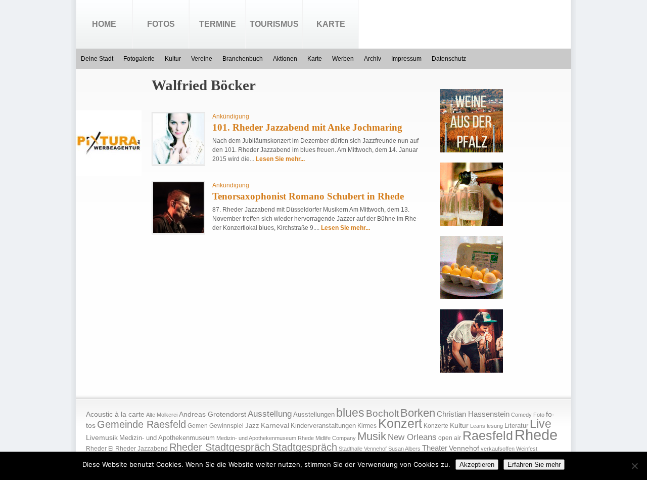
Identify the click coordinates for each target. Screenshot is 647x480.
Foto (538, 415)
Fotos (161, 24)
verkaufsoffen (498, 449)
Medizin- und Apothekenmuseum (167, 438)
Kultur (173, 58)
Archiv (372, 58)
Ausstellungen (314, 414)
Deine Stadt (97, 58)
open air (449, 438)
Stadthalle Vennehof (363, 449)
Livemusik (102, 437)
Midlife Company (335, 438)
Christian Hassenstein (473, 414)
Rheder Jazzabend (141, 449)
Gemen (198, 425)
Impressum (406, 58)
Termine (217, 24)
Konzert (400, 423)
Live (540, 423)
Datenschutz (449, 58)
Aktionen (285, 58)
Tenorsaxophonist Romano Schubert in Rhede (308, 196)
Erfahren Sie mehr (534, 464)
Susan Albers (404, 449)
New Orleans (412, 437)
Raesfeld (488, 435)
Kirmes (367, 425)
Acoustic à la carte (115, 414)
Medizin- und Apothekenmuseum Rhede (265, 438)
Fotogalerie (139, 58)
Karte (330, 24)
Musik (371, 436)
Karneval (275, 425)
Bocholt (382, 413)
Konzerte (436, 425)
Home (104, 24)
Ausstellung (270, 414)
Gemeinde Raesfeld (141, 424)
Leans (477, 426)
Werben (343, 58)
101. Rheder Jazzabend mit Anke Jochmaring (307, 127)
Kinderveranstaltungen (323, 425)
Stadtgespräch (304, 447)
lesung (495, 426)
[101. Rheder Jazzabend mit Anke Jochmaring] (178, 162)
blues (350, 412)
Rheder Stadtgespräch (219, 447)
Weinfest (526, 449)
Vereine (201, 58)
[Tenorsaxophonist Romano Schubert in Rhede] (178, 231)
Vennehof (464, 448)
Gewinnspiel (226, 425)
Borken (417, 413)
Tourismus (274, 24)
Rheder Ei (100, 449)
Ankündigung (230, 116)
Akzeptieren (476, 464)
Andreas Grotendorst (212, 414)
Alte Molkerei (161, 415)
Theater (434, 448)
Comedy (521, 415)
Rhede (536, 434)
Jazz (252, 425)
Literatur (516, 425)
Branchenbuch (242, 58)
